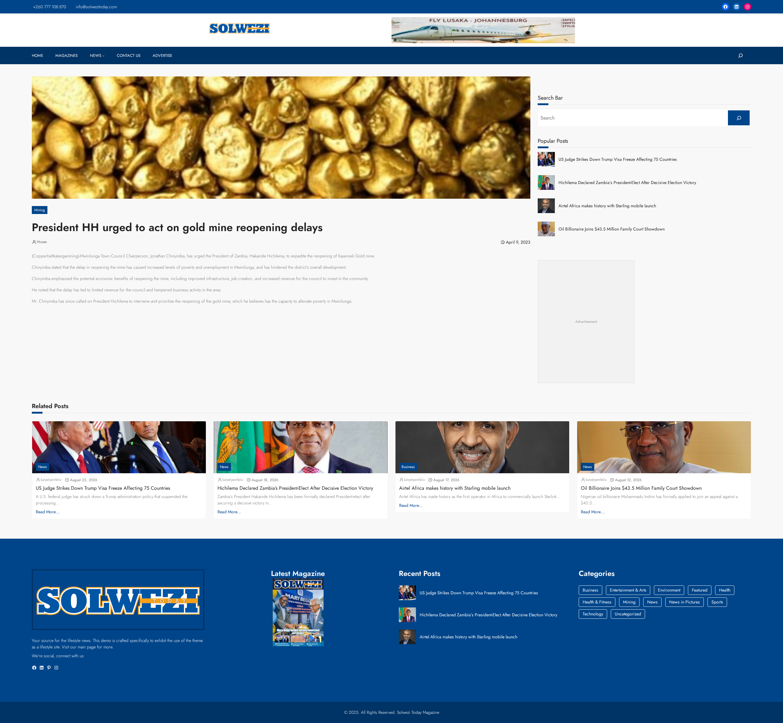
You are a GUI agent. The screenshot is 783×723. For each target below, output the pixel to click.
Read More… (48, 512)
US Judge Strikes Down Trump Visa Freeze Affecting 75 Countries (617, 159)
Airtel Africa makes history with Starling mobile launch (607, 205)
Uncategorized (628, 614)
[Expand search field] (740, 55)
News (42, 467)
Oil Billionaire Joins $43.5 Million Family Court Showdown (611, 229)
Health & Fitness (597, 602)
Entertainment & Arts (628, 590)
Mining (39, 210)
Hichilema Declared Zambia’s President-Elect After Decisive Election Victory (627, 182)
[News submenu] (103, 55)
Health (724, 590)
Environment (669, 590)
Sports (717, 602)
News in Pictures (684, 602)
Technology (593, 614)
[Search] (739, 117)
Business (408, 467)
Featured (699, 590)
